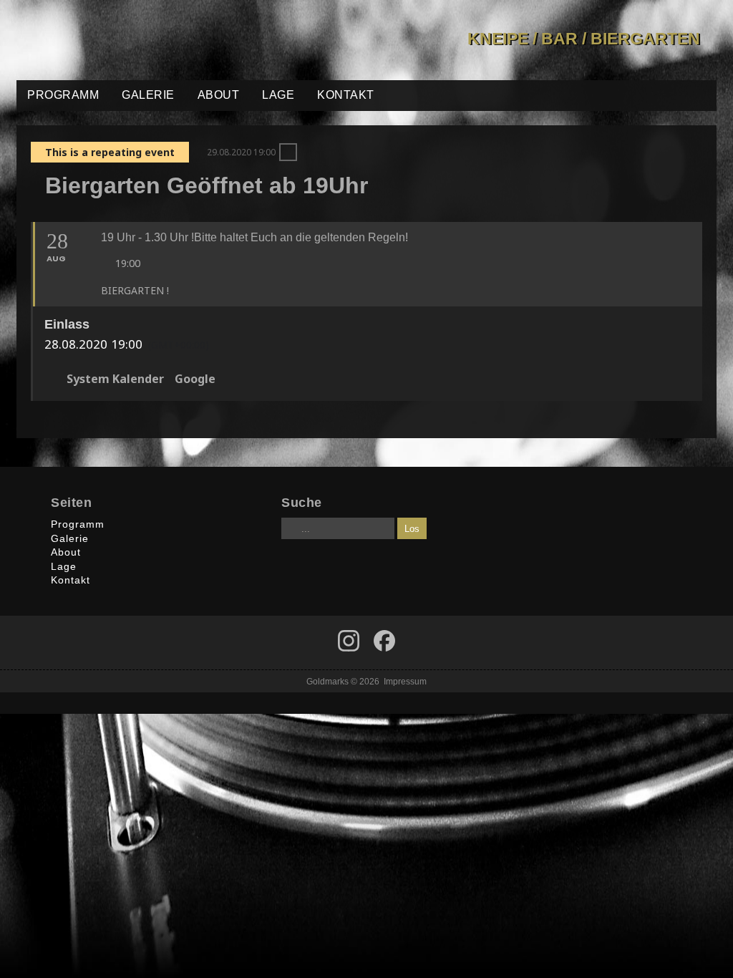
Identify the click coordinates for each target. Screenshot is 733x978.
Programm (63, 95)
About (219, 95)
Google (195, 379)
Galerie (148, 95)
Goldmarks (119, 40)
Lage (278, 95)
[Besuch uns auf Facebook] (348, 641)
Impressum (405, 681)
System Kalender (115, 379)
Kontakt (345, 95)
